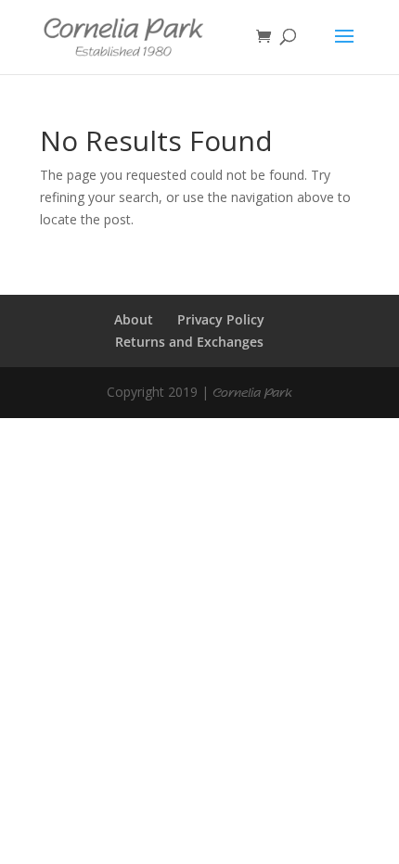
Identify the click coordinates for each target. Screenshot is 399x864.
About (133, 319)
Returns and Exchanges (189, 341)
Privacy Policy (220, 319)
